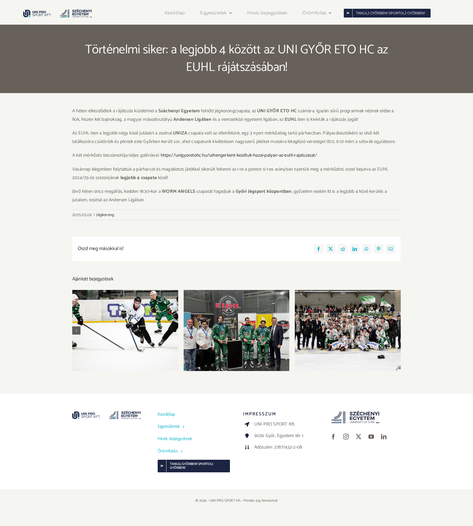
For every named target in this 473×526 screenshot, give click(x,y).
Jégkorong (105, 214)
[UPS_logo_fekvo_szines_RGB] (57, 11)
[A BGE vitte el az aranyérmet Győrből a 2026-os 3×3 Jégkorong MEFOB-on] (125, 330)
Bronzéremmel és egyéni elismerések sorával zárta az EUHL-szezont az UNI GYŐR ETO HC (236, 322)
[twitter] (359, 437)
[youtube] (371, 437)
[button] (76, 330)
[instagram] (346, 437)
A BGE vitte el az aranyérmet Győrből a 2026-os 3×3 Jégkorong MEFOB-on (125, 322)
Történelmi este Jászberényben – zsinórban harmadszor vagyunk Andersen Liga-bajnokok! (347, 319)
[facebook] (333, 437)
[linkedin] (384, 437)
